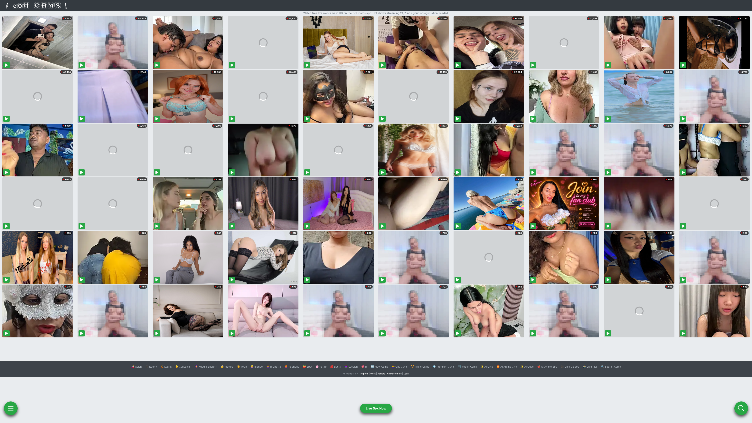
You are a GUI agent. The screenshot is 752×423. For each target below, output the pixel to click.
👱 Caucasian (183, 366)
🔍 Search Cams (611, 366)
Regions (364, 373)
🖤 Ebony (151, 366)
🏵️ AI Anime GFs (506, 366)
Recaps (381, 373)
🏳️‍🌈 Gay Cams (399, 366)
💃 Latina (166, 366)
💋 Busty (335, 366)
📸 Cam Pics (590, 366)
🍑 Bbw (307, 366)
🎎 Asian (136, 366)
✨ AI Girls (486, 366)
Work (373, 373)
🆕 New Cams (379, 366)
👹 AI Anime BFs (547, 366)
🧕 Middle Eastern (206, 366)
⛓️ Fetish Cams (467, 366)
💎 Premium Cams (444, 366)
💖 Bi (364, 366)
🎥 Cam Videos (570, 366)
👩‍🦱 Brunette (273, 366)
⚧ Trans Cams (420, 366)
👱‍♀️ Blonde (256, 366)
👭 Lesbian (351, 366)
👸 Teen (242, 366)
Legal (406, 373)
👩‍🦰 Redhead (292, 366)
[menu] (11, 408)
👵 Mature (227, 366)
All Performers (394, 373)
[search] (741, 408)
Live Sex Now (376, 408)
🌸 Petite (321, 366)
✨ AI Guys (527, 366)
